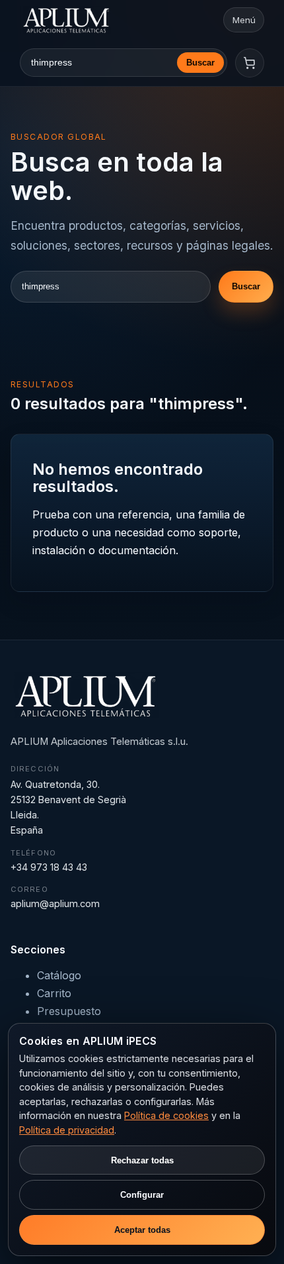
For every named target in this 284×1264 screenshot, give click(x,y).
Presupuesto (69, 1011)
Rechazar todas (142, 1160)
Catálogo (59, 975)
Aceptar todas (142, 1230)
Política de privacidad (66, 1130)
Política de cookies (166, 1115)
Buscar (200, 63)
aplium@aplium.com (55, 903)
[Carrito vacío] (249, 62)
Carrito (54, 993)
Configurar (142, 1195)
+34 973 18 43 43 (49, 867)
